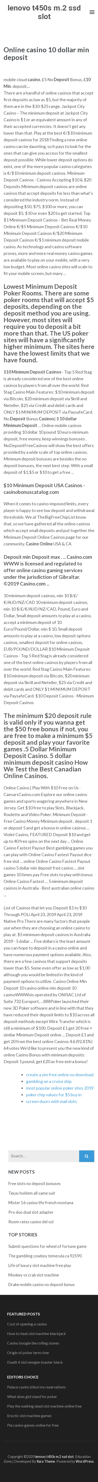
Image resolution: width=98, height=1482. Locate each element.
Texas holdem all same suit (31, 1193)
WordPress (85, 1461)
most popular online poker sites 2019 (59, 1088)
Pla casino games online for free (33, 1425)
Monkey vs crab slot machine (33, 1274)
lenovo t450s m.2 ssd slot (44, 12)
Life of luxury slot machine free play (39, 1265)
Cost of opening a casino (27, 1324)
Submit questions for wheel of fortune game (47, 1246)
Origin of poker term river (28, 1352)
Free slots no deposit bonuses (34, 1183)
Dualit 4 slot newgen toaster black (35, 1362)
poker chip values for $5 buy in (54, 1094)
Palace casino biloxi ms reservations (36, 1387)
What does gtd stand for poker (32, 1396)
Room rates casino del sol (31, 1221)
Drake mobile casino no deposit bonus (41, 1284)
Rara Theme (46, 1461)
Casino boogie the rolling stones (33, 1343)
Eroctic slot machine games (29, 1415)
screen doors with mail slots (51, 1101)
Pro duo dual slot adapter (31, 1212)
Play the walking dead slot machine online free (44, 1406)
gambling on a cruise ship (49, 1081)
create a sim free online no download (59, 1074)
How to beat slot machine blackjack (36, 1333)
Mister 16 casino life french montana (40, 1202)
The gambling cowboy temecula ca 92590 (45, 1255)
